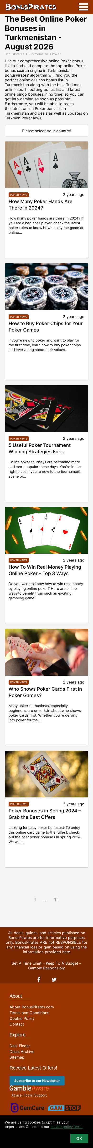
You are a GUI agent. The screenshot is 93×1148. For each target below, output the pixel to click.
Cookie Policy (22, 1018)
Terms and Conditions (29, 1012)
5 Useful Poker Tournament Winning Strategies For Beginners (40, 451)
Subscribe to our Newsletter (37, 1081)
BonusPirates (31, 7)
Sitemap (17, 1057)
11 (56, 900)
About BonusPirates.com (32, 1007)
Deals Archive (22, 1051)
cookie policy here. (67, 1126)
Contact (17, 1024)
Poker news (18, 194)
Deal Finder (20, 1045)
